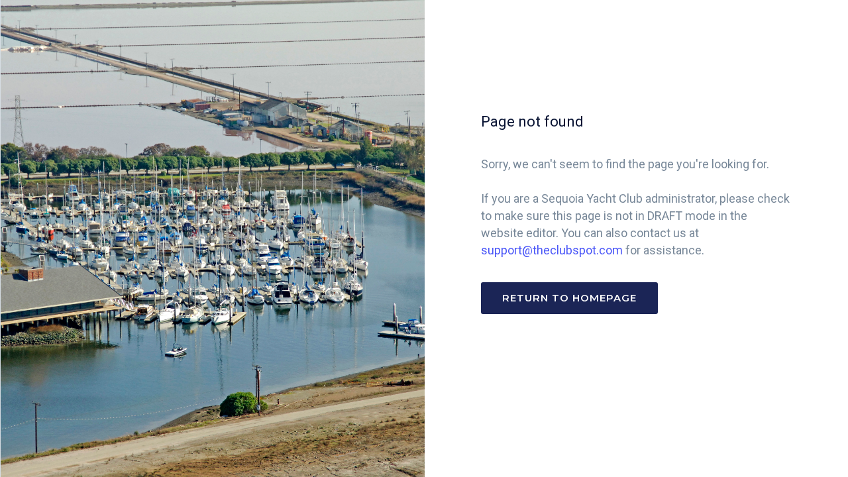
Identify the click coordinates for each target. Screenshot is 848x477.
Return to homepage (569, 298)
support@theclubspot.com (552, 250)
